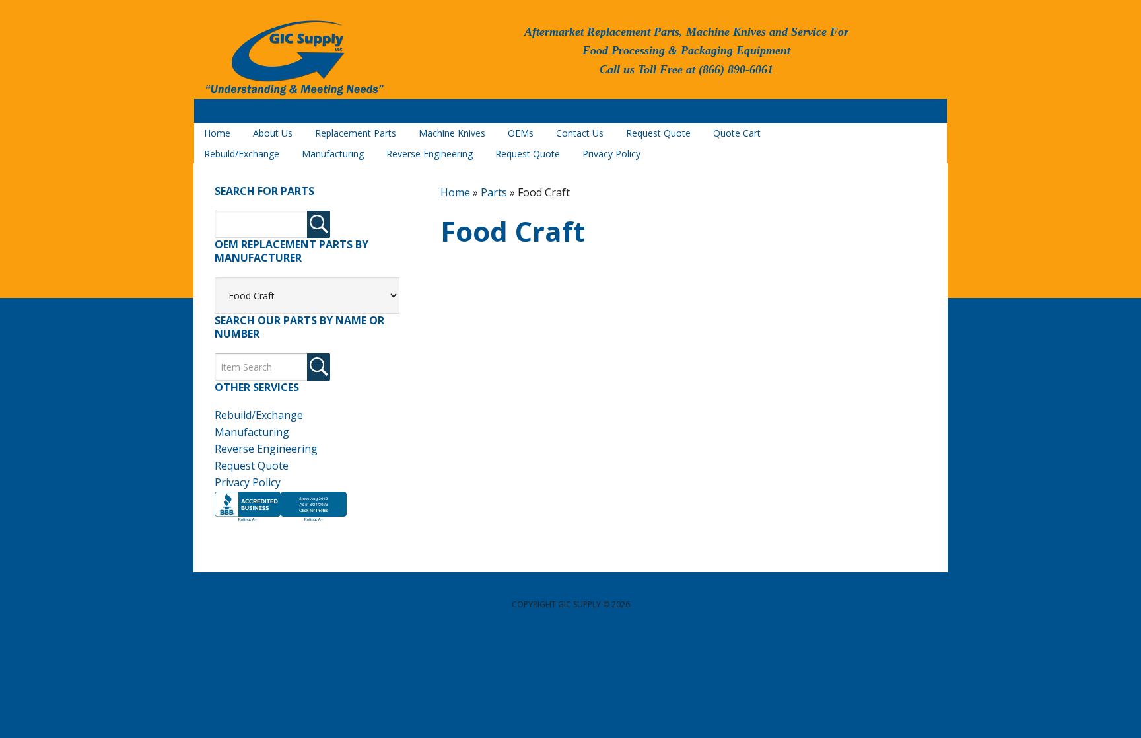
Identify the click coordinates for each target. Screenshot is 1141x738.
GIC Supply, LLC (293, 58)
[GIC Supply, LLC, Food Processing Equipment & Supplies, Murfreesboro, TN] (281, 521)
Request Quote (252, 466)
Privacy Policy (248, 482)
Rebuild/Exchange (259, 415)
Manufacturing (252, 432)
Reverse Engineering (266, 448)
